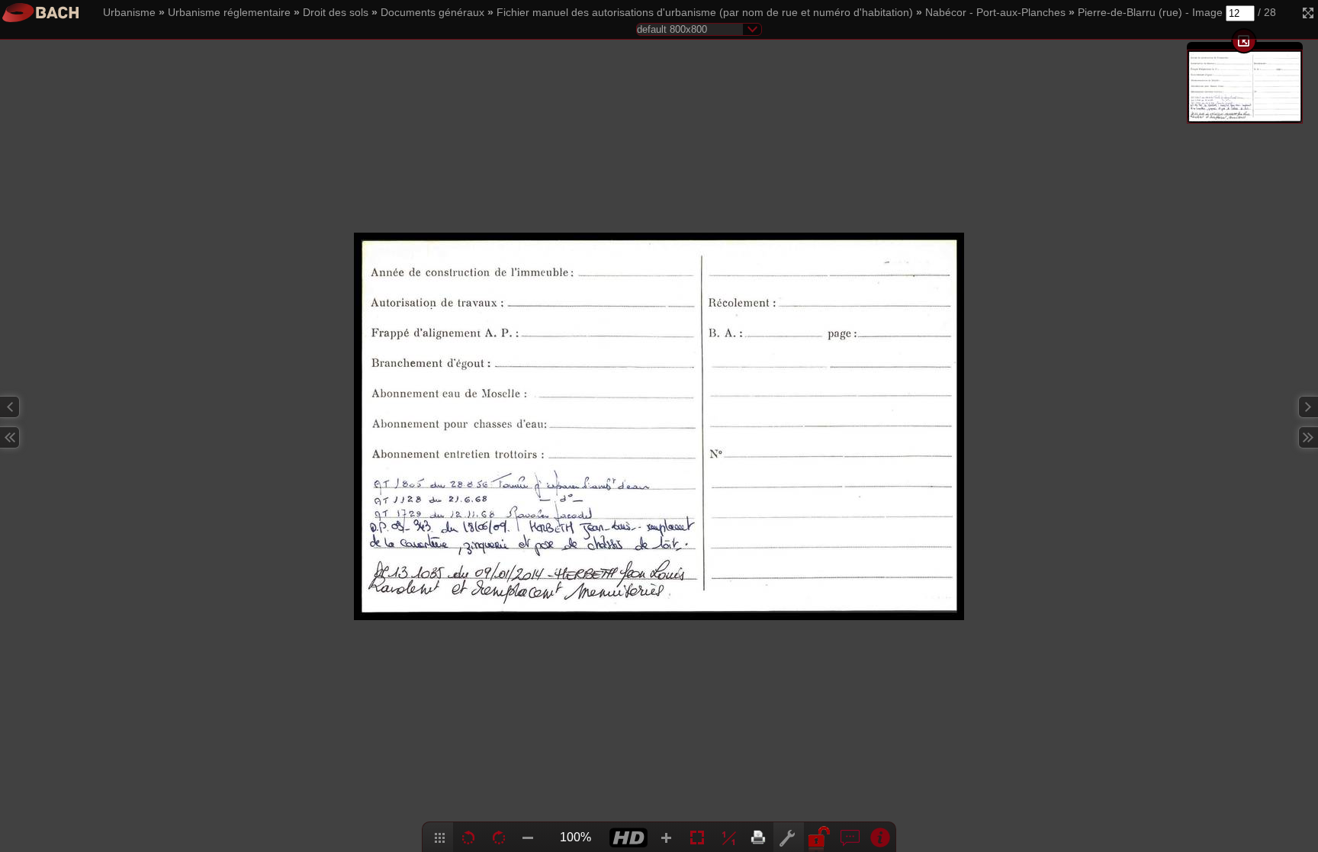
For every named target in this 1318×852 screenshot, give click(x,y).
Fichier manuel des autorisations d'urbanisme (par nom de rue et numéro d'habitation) (705, 12)
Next (1308, 407)
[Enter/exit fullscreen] (1308, 13)
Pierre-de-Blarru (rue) (1130, 12)
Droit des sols (335, 12)
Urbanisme (129, 12)
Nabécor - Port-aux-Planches (995, 12)
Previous (10, 407)
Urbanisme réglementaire (229, 12)
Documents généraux (432, 12)
